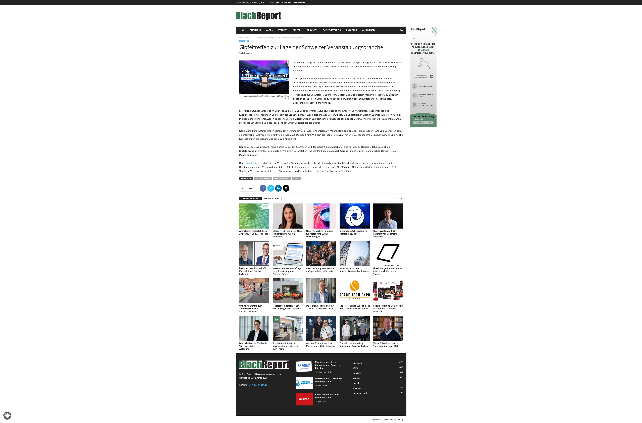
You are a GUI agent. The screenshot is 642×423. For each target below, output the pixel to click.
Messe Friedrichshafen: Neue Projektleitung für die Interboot (287, 233)
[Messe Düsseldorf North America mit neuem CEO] (388, 328)
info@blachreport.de (257, 385)
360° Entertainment (263, 178)
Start (241, 37)
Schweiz (296, 178)
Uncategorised (360, 393)
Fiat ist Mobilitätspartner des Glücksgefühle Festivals (287, 307)
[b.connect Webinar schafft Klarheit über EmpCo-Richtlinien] (254, 253)
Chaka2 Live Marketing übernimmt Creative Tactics (354, 344)
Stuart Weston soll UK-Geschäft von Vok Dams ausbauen (385, 233)
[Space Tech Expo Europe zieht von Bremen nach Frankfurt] (355, 290)
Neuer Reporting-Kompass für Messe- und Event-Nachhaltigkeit (319, 233)
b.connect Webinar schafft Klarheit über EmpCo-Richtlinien (252, 271)
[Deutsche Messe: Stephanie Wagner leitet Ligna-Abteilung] (254, 328)
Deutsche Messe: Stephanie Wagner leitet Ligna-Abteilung (253, 346)
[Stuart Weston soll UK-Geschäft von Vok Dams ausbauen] (388, 216)
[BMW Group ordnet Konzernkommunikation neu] (355, 253)
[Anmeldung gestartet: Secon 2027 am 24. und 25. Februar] (254, 216)
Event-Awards (332, 30)
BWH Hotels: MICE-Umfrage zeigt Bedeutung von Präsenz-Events (287, 271)
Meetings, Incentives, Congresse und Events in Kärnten (327, 365)
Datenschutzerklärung (393, 419)
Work (269, 30)
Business (255, 30)
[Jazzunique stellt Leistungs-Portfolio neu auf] (355, 216)
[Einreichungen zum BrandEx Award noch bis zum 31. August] (388, 253)
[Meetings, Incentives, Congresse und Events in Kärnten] (304, 367)
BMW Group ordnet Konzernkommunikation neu (354, 270)
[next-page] (401, 198)
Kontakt (274, 2)
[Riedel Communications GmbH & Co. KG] (304, 399)
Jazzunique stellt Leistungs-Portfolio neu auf (353, 232)
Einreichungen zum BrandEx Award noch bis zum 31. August (387, 271)
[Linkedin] (278, 188)
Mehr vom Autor (271, 198)
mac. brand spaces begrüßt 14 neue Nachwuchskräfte (320, 307)
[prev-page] (397, 198)
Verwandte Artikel (250, 198)
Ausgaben (368, 30)
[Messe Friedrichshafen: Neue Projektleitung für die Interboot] (288, 216)
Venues (282, 30)
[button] (401, 30)
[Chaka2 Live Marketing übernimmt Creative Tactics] (355, 328)
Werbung (286, 2)
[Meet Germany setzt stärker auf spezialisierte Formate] (321, 253)
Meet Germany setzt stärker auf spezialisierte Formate (320, 270)
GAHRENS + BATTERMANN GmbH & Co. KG (328, 380)
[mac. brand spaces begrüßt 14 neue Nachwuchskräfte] (321, 290)
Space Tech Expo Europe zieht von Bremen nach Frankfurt (355, 307)
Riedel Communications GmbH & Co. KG (327, 396)
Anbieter (351, 30)
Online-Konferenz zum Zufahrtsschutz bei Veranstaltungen (250, 308)
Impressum (376, 419)
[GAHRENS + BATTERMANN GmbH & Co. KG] (304, 383)
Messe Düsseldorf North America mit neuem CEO (385, 344)
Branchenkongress (282, 178)
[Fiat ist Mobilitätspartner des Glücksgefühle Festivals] (288, 290)
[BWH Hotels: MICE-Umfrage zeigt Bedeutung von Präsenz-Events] (288, 253)
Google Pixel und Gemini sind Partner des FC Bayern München (388, 308)
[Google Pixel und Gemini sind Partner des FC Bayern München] (388, 290)
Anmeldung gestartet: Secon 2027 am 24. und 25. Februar (253, 232)
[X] (270, 188)
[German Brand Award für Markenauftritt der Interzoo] (321, 328)
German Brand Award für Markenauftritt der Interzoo (320, 344)
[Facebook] (263, 188)
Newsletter (299, 2)
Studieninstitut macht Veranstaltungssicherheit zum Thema (286, 346)
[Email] (286, 188)
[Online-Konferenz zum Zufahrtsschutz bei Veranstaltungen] (254, 290)
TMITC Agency (267, 419)
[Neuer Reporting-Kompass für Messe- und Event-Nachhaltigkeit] (321, 216)
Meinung (357, 388)
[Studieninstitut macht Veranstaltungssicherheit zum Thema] (288, 328)
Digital (297, 30)
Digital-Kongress (252, 163)
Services (312, 30)
